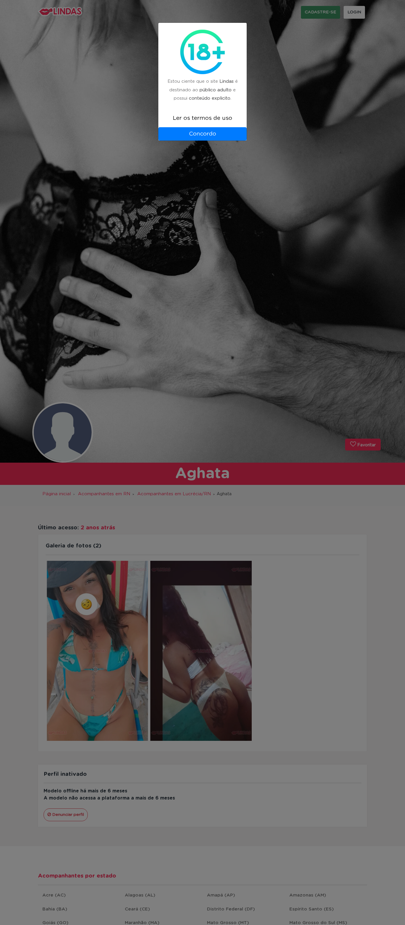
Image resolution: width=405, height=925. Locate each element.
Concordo (202, 134)
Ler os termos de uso (202, 118)
